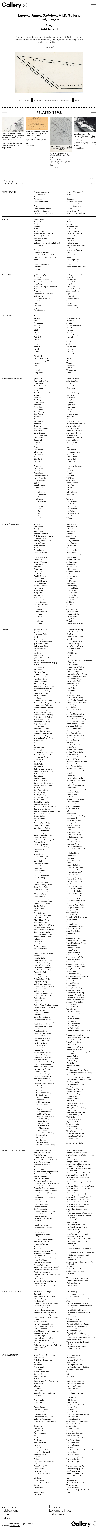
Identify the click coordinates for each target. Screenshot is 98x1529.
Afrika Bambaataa (41, 386)
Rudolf (68, 468)
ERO (35, 1435)
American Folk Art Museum (44, 1157)
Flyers (36, 303)
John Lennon (38, 506)
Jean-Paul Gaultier (41, 604)
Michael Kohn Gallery (74, 749)
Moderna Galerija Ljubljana (76, 761)
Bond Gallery (39, 799)
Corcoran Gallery (40, 870)
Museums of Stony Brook (75, 1206)
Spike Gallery (71, 981)
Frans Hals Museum (41, 1225)
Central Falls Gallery (41, 847)
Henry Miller (38, 588)
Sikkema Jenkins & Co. (74, 957)
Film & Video (38, 300)
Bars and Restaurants (41, 236)
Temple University (72, 1308)
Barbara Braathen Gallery (43, 769)
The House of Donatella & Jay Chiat (79, 1449)
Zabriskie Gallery (72, 1138)
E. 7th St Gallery (40, 913)
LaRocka (37, 363)
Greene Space (39, 1468)
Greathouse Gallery (41, 1031)
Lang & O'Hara (72, 664)
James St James (39, 492)
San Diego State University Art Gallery (80, 1299)
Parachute (70, 1376)
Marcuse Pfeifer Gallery (75, 714)
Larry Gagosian (72, 543)
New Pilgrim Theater (74, 1364)
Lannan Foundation (41, 1278)
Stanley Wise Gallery (74, 988)
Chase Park (38, 1402)
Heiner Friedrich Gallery (43, 1057)
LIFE (35, 365)
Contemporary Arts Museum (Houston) (44, 1198)
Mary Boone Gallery (74, 733)
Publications (10, 1510)
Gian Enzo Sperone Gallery (44, 1022)
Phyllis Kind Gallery (73, 853)
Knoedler (69, 639)
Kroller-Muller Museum (42, 1265)
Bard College (39, 1294)
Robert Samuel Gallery (74, 893)
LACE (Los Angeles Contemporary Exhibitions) (79, 661)
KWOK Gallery (72, 653)
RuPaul (69, 473)
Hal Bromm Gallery (41, 1043)
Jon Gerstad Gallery (41, 1130)
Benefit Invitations (40, 238)
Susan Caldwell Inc (73, 1006)
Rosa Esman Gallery (73, 903)
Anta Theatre (39, 1357)
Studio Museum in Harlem (75, 1271)
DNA (36, 447)
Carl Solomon (39, 550)
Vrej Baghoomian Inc (74, 1086)
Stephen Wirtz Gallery (74, 1002)
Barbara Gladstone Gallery (44, 771)
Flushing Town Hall (41, 1449)
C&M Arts (37, 1388)
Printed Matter (71, 1398)
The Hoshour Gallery (74, 1018)
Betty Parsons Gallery (42, 790)
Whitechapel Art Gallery (75, 1103)
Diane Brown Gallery (41, 899)
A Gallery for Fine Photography (45, 662)
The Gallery (70, 1016)
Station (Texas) (72, 1431)
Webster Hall (71, 365)
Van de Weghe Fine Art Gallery (78, 1070)
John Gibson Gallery (41, 1118)
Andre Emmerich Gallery (43, 717)
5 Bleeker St (38, 632)
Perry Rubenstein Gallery (75, 841)
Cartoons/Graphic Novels (43, 293)
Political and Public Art (74, 250)
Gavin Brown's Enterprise (43, 1017)
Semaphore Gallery (73, 938)
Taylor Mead (71, 494)
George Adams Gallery (42, 1019)
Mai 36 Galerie (72, 712)
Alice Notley (38, 531)
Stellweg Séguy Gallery (75, 997)
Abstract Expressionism (42, 192)
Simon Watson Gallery (74, 962)
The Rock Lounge (72, 1461)
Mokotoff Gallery (72, 764)
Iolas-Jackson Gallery (42, 1078)
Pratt (35, 1349)
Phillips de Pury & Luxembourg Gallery (77, 850)
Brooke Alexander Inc (42, 809)
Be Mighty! (38, 1374)
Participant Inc (71, 1379)
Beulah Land (38, 325)
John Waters (38, 516)
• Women (18, 145)
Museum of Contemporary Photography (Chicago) (76, 1194)
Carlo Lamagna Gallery (43, 832)
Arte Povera (38, 197)
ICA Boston (38, 1246)
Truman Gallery (72, 1056)
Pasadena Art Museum (74, 1236)
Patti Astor (70, 578)
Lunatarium (38, 1490)
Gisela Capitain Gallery (42, 1024)
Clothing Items (39, 296)
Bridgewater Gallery (41, 804)
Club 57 (36, 335)
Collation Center (40, 1414)
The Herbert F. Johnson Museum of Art (79, 1313)
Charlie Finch (38, 559)
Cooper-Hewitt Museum (43, 1202)
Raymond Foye (72, 588)
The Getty (70, 1273)
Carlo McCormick (40, 552)
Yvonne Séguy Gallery (74, 1136)
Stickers (69, 303)
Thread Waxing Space (74, 1468)
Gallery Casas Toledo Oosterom (46, 1005)
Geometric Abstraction (42, 208)
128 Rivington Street (41, 651)
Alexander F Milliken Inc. (43, 688)
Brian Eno (37, 423)
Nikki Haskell (71, 569)
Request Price (7, 147)
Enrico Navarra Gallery (42, 932)
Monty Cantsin (71, 442)
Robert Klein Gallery (74, 888)
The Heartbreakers (73, 504)
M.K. (68, 316)
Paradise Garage (72, 335)
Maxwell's (70, 320)
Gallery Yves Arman (41, 1012)
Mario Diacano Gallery (75, 723)
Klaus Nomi (70, 388)
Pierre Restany (71, 585)
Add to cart (49, 29)
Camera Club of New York (43, 1181)
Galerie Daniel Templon (42, 988)
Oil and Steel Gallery (74, 806)
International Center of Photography (47, 1258)
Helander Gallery (40, 1059)
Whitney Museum (72, 1285)
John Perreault (71, 526)
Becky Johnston (39, 545)
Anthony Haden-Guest (42, 540)
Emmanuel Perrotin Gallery (44, 929)
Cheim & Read (39, 854)
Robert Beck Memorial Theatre (77, 1414)
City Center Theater (41, 1409)
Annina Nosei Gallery (42, 731)
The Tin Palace (71, 1464)
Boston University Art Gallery (44, 1296)
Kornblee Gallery (72, 643)
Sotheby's (70, 1266)
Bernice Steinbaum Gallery (43, 785)
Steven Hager (71, 607)
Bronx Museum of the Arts (43, 1174)
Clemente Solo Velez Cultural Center (47, 1412)
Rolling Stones (71, 464)
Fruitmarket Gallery (41, 972)
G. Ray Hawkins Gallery (43, 977)
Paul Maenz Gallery (73, 834)
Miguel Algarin (71, 566)
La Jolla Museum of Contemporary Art (47, 1275)
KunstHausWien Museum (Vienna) (46, 1267)
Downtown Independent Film (44, 255)
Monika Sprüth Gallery (74, 768)
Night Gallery (71, 794)
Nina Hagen (71, 449)
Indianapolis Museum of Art (44, 1251)
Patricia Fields (71, 576)
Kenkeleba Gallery (73, 632)
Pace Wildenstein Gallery (75, 816)
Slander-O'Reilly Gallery (75, 966)
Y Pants (69, 518)
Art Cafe (37, 1362)
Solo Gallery (71, 971)
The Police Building (73, 1459)
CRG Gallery (38, 873)
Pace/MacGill (71, 818)
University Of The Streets (75, 1483)
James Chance (39, 490)
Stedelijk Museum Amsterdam (77, 1269)
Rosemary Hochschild (74, 466)
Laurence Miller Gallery (75, 667)
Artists (6, 1517)
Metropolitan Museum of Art (44, 1286)
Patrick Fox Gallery (73, 827)
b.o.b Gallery (39, 766)
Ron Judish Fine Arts (73, 898)
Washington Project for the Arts (77, 1490)
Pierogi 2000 (71, 855)
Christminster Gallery (41, 856)
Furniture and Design (41, 264)
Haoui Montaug (40, 583)
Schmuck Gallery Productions (77, 929)
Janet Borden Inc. (40, 1099)
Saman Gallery (72, 921)
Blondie (36, 419)
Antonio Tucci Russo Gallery (44, 738)
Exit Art (36, 1438)
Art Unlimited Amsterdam (43, 752)
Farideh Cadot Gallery (42, 936)
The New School (72, 1317)
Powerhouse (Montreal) (75, 1393)
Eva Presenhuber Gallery (43, 934)
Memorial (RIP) (72, 226)
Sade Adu (70, 475)
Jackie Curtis (38, 487)
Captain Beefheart (40, 435)
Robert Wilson (71, 592)
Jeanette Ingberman (41, 607)
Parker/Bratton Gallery (75, 823)
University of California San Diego (78, 1324)
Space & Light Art (72, 298)
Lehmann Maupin (72, 671)
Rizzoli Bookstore (72, 1412)
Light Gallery (71, 688)
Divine (36, 445)
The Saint (69, 349)
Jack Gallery (38, 1090)
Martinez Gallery (72, 731)
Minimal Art (70, 194)
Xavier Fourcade (72, 1124)
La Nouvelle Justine (41, 358)
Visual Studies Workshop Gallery (78, 1079)
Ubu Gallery (71, 1063)
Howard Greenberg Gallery (44, 1073)
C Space (37, 1386)
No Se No (70, 797)
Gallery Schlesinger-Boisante (44, 1007)
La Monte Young (72, 393)
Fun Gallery (38, 974)
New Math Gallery (73, 792)
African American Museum (43, 1150)
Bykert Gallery (39, 818)
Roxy (68, 339)
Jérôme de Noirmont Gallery (44, 1144)
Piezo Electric (71, 858)
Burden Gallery (39, 816)
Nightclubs (70, 238)
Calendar (37, 291)
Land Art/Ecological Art (75, 192)
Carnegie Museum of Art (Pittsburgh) (47, 1183)
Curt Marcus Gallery (41, 875)
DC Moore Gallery (41, 894)
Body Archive (39, 1379)
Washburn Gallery (73, 1094)
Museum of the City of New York (78, 1204)
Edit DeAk (37, 566)
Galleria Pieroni (39, 998)
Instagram (56, 1506)
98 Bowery (56, 1514)
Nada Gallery (71, 775)
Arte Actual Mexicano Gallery (45, 755)
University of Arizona (74, 1321)
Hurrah (36, 349)
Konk (68, 390)
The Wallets (70, 511)
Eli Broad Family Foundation (44, 1211)
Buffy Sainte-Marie (41, 428)
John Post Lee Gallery (42, 1125)
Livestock (69, 693)
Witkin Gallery (71, 1110)
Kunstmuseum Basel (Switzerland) (46, 1269)
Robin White (71, 595)
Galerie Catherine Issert (42, 984)
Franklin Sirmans (40, 576)
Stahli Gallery (71, 985)
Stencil (68, 300)
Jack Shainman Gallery (42, 1092)
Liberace (69, 402)
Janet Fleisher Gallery (42, 1102)
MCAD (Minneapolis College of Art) (47, 1331)
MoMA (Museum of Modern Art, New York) (80, 1156)
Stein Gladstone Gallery (75, 992)
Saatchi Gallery (72, 912)
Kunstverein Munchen (42, 1272)
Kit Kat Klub (38, 356)
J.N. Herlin (38, 1085)
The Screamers (71, 508)
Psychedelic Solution (73, 865)
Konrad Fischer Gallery (75, 641)
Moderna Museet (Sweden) (76, 1152)
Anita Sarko (38, 397)
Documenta (38, 1426)
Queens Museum (72, 1246)
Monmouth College (41, 1333)
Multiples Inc (71, 773)
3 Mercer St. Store (40, 629)
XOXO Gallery (71, 1126)
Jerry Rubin (38, 614)
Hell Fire (37, 346)
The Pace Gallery (72, 1025)
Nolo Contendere (72, 801)
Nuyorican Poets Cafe (74, 1369)
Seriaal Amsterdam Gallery (76, 943)
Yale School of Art (73, 1348)
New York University (41, 1340)
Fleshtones (37, 466)
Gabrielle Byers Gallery (42, 979)
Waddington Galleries (74, 1089)
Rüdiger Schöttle (72, 910)
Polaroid (69, 277)
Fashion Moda (39, 939)
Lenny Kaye (70, 400)
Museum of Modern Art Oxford (78, 1199)
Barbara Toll (38, 773)
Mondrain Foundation (74, 1159)
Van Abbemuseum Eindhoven (77, 1278)
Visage (69, 363)
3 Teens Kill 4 (38, 378)
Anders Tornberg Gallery (43, 712)
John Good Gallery (41, 1121)
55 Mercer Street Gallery (43, 641)
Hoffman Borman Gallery (43, 1066)
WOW (68, 1492)
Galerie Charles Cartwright (44, 986)
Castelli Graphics (40, 837)
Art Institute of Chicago (42, 1291)
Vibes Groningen (72, 1487)
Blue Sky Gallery (40, 795)
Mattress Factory (72, 740)
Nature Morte (71, 782)
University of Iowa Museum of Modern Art (77, 1327)
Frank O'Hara (39, 574)
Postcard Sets (71, 279)
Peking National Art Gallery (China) (79, 1239)
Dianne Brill (38, 440)
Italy (68, 219)
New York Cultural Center (75, 1224)
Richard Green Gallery (74, 879)
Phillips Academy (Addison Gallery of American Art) (47, 1346)
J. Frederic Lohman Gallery (44, 1083)
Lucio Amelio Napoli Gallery (77, 700)
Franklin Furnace (40, 1454)
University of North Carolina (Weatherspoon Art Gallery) (77, 1334)
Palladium (70, 332)
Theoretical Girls (72, 513)
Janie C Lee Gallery (41, 1104)
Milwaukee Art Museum (75, 1150)
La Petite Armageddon (42, 361)
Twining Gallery (72, 1058)
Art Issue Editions (40, 747)
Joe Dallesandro (40, 501)
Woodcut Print (71, 305)
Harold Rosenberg (41, 585)
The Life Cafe (71, 1452)
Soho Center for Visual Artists (77, 1421)
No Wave (70, 240)
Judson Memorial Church (43, 1483)
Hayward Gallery (40, 1055)
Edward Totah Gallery (42, 920)
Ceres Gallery (39, 849)
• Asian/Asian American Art (12, 143)
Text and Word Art (73, 211)
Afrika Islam (38, 388)
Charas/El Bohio (40, 1398)
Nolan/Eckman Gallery (75, 799)
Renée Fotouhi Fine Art (74, 872)
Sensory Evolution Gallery (76, 940)
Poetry (68, 248)
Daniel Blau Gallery (41, 882)
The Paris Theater (72, 1454)
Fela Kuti (37, 461)
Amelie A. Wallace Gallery (43, 700)
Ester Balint (38, 459)
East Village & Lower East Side (45, 257)
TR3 (67, 356)
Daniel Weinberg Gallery (43, 884)
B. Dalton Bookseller (41, 1371)
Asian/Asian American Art (43, 233)
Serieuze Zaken (72, 945)
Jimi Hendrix (38, 499)
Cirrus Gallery (39, 861)
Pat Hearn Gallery (73, 825)
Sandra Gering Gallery (75, 926)
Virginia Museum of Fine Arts (77, 1280)
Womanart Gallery (73, 1119)
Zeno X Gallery (72, 1140)
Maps (36, 308)
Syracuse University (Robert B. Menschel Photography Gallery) (79, 1304)
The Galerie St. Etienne (74, 1014)
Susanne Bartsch (72, 609)
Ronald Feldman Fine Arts (75, 900)
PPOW (68, 862)
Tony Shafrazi (71, 619)
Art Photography (40, 194)
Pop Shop (70, 1390)
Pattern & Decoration (74, 201)
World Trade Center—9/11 (76, 266)
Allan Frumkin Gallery (42, 691)
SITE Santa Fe (71, 1259)
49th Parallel (38, 655)
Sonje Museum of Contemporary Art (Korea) (79, 1263)
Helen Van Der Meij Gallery (44, 1062)
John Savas (38, 511)
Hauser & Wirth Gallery (42, 1052)
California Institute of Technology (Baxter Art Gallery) (46, 1304)
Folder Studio (15, 1525)
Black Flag (37, 416)
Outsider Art (71, 199)
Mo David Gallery (73, 759)
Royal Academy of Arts (75, 1294)
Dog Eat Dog (38, 449)
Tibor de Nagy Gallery (74, 1040)
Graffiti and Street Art (42, 211)
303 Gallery (38, 653)
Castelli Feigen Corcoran (43, 835)
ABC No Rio (38, 669)
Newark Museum (72, 1229)
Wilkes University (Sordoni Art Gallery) (77, 1343)
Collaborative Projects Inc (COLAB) (47, 243)
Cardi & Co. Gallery (41, 825)
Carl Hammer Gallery (42, 828)
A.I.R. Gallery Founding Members (46, 100)
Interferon (37, 1478)
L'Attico (69, 655)
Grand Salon (38, 1029)
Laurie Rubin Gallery (74, 669)
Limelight (37, 370)
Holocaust (37, 269)
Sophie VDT (70, 604)
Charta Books (39, 1400)
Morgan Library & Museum (76, 1161)
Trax (68, 1478)
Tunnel (68, 358)
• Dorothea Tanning (89, 144)
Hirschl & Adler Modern (42, 1064)
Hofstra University (40, 1321)
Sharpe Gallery (72, 950)
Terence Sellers (71, 497)
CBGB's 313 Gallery (41, 844)
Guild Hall (37, 1237)
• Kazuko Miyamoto (9, 145)
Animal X (37, 395)
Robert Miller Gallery (74, 891)
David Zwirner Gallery (42, 892)
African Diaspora (40, 222)
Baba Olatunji (39, 411)
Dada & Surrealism (41, 201)
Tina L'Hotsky (71, 516)
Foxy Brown (38, 468)
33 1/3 (36, 636)
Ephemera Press (60, 1510)
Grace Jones (38, 473)
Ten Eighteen (71, 346)
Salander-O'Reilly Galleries (76, 917)
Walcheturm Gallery (74, 1091)
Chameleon (38, 1395)
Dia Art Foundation (41, 1209)
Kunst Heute (38, 1487)
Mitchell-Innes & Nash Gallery (77, 756)
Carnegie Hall (39, 1390)
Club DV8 (37, 337)
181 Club (37, 318)
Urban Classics (71, 1068)
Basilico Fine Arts (40, 778)
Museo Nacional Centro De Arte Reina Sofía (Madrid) (78, 1165)
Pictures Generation (73, 206)
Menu (93, 4)
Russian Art (70, 255)
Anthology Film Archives (43, 1360)
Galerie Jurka (39, 991)
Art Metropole (39, 1367)
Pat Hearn (70, 574)
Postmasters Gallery (73, 860)
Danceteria (38, 342)
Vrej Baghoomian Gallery (75, 1084)
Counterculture (39, 248)
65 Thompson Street (41, 646)
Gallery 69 (38, 1003)
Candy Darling (39, 433)
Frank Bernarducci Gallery (43, 960)
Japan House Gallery (42, 1107)
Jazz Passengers (40, 494)
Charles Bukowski (40, 557)
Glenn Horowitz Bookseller (44, 1461)
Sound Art (70, 296)
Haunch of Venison (41, 1048)
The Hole (69, 1447)
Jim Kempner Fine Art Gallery (45, 1116)
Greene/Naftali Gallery (42, 1033)
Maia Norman (71, 548)
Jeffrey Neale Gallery (42, 1114)
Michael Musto (71, 562)
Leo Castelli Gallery (73, 678)
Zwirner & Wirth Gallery (75, 1143)
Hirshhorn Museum (41, 1244)
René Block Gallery (73, 870)
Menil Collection (40, 1283)
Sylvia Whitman (72, 611)
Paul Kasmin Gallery (73, 832)
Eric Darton (38, 571)
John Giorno (71, 524)
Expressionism (39, 204)
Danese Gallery (39, 880)
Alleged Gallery (40, 695)
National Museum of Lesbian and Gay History (78, 1216)
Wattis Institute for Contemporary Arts (80, 1337)
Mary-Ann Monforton (74, 555)
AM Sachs (37, 698)
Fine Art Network (40, 1442)
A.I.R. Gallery (24, 100)
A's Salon (37, 665)
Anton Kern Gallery (41, 736)
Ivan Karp (37, 597)
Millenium (37, 1494)
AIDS (36, 224)
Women (77, 100)
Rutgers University (73, 1296)
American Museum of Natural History (48, 1160)
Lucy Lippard (71, 545)
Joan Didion (38, 621)
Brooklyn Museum (40, 1176)
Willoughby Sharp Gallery (76, 1108)
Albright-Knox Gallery (42, 1152)
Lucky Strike (38, 372)
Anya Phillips (38, 404)
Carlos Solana (39, 555)
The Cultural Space (73, 1440)
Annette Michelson (40, 538)
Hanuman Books (40, 1471)
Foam (36, 951)
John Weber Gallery (41, 1128)
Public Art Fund (72, 1243)
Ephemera (9, 1506)
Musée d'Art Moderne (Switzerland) (79, 1213)
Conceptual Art (39, 199)
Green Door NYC (40, 1466)
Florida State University (42, 1315)
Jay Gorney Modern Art (43, 1109)
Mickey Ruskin (71, 564)
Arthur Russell (39, 407)
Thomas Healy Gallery (74, 1033)
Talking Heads (71, 492)
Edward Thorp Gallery (42, 917)
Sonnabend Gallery (73, 973)
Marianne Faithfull (73, 426)
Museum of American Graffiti (77, 1175)
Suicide (69, 487)
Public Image (71, 1400)
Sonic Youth (70, 480)
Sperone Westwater (73, 978)
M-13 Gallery (71, 707)
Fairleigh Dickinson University (44, 1310)
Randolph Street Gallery (75, 867)
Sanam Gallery (72, 924)
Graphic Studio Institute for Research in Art (47, 1318)
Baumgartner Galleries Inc (43, 783)
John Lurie (37, 508)
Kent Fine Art (71, 634)
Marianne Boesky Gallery (75, 721)
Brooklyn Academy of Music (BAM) (47, 811)
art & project (38, 740)
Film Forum (38, 1440)
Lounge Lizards (72, 414)
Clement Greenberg (41, 562)
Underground (71, 361)
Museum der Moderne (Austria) (78, 1173)
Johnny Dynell (39, 518)
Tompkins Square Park (74, 1473)
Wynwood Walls (72, 1122)
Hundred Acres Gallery (42, 1076)
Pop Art (69, 208)
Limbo (36, 368)
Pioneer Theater (72, 1388)
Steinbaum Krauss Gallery (76, 995)
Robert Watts (71, 590)
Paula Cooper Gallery (74, 837)
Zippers (69, 372)
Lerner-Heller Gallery (74, 681)
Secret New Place (72, 1416)
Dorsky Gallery (39, 906)
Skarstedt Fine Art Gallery (76, 964)
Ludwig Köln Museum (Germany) (46, 1281)
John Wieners (71, 529)
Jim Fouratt (38, 616)
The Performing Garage (75, 1457)
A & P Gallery (39, 660)
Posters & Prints (72, 282)
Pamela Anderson (73, 452)
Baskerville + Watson (41, 781)
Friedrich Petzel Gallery (42, 970)
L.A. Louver (70, 658)
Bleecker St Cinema (41, 1376)
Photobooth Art (39, 310)
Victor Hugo (71, 621)
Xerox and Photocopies (75, 308)
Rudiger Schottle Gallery (75, 907)
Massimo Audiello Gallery (76, 735)
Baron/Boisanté (39, 776)
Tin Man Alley (71, 1044)
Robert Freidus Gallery (74, 886)
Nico (68, 447)
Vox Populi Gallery (73, 1082)
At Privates (38, 1369)
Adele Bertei (38, 383)
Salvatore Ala (71, 919)
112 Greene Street (40, 648)
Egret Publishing (40, 1431)
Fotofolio (37, 955)
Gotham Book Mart (41, 1464)
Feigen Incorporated (41, 944)
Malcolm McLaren (73, 421)
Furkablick (38, 1457)
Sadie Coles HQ (72, 914)
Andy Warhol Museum (42, 1164)
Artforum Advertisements (43, 282)
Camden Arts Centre (41, 1178)
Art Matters (38, 1364)
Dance (36, 250)
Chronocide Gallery (41, 858)
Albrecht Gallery (40, 684)
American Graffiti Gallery (43, 705)
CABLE (36, 821)
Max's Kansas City (73, 318)
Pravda (69, 1395)
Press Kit (69, 284)
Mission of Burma (72, 440)
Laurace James (66, 100)
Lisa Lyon (69, 409)
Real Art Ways (71, 1407)
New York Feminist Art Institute (77, 1367)
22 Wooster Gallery (41, 634)
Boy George (38, 421)
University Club (72, 1480)
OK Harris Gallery (73, 808)
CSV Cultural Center (41, 1204)
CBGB (36, 330)
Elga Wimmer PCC (41, 922)
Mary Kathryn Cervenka (75, 430)
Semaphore (70, 933)
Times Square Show (73, 262)
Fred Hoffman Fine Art (42, 965)
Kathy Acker (71, 538)
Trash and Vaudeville (74, 1475)
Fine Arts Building (40, 946)
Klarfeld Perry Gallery (74, 636)
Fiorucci (37, 1445)
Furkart (36, 1459)
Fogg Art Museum (40, 1216)
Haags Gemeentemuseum (43, 1239)
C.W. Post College (40, 1299)
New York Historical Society (76, 1227)
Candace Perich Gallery (42, 823)
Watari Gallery (72, 1096)
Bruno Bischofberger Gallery (44, 814)
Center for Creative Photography (46, 1188)
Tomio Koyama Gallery (75, 1047)
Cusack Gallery (39, 877)
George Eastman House (43, 1227)
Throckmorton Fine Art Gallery (77, 1037)
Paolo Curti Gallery (73, 820)
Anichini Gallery (40, 726)
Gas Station (38, 266)
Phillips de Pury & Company (76, 1241)
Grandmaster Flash (41, 475)
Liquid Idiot (70, 404)
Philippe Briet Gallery (74, 846)
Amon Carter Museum (42, 1162)
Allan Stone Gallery (41, 693)
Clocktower (38, 868)
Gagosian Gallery (40, 981)
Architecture (38, 229)
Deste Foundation (40, 1206)
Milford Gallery (72, 754)
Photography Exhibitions (75, 275)
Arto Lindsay (38, 409)
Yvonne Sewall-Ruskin (74, 623)
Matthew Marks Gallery (75, 738)
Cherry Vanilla (39, 437)
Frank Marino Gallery (42, 963)
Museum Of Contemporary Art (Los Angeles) (79, 1183)
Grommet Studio (40, 1036)
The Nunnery (71, 1021)
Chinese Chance (40, 1405)
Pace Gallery (71, 813)
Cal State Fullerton (40, 1301)
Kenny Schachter (72, 540)
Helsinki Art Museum (41, 1241)
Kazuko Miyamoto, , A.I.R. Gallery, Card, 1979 (13, 136)
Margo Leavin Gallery (74, 716)
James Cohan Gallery (42, 1097)
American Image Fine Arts (43, 707)
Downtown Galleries (41, 252)
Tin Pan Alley (71, 353)
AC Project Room (40, 672)
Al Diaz (36, 390)
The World (70, 351)
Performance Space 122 (75, 1383)
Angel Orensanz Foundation (44, 1355)
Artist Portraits (39, 231)
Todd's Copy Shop (73, 1471)
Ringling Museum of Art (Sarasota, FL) (79, 1249)
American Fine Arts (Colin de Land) (47, 702)
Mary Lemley (71, 552)
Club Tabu (37, 339)
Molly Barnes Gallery (74, 766)
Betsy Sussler (38, 414)
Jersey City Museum (41, 1260)
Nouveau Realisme (73, 197)
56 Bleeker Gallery (41, 643)
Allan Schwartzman (41, 533)
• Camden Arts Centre (82, 142)
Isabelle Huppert (40, 485)
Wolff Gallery (71, 1117)
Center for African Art (42, 1185)
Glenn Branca (39, 471)
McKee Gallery (72, 747)
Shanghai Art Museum (74, 1257)
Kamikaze (37, 353)
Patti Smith (70, 454)
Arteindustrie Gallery (41, 757)
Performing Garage (73, 1386)
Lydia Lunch (70, 416)
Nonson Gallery (72, 804)
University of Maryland (74, 1330)
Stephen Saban (72, 482)
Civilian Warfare (40, 866)
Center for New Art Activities (44, 1393)
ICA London (38, 1249)
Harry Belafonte (40, 478)
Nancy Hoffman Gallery (75, 778)
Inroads (37, 1475)
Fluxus (36, 206)
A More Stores (39, 219)
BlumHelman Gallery (41, 797)
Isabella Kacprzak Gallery (43, 1081)
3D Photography (40, 275)
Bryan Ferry (38, 426)
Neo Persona (71, 787)
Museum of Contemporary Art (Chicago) (77, 1178)
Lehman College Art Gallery (44, 1326)
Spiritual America (72, 983)
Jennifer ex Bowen (40, 611)
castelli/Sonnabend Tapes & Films (46, 840)
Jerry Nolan (38, 497)
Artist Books (38, 284)
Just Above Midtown (41, 1142)
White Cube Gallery (73, 1101)
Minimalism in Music (73, 229)
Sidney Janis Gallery (74, 955)
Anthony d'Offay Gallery (43, 733)
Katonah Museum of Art (42, 1262)
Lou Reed (70, 411)
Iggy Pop (37, 482)
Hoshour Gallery (40, 1071)
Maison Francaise (40, 1328)
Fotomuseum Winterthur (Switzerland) (43, 1219)
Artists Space (38, 759)
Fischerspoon (39, 464)
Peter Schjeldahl (72, 583)
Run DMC (70, 471)
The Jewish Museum (73, 1276)
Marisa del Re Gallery (74, 726)
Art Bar (36, 743)
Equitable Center (40, 1433)
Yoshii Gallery (71, 1131)
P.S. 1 (68, 811)
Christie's (37, 1195)
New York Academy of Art (43, 1338)
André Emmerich (40, 724)
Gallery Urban (39, 1010)
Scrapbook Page (72, 291)
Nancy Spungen (72, 445)
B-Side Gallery (39, 764)
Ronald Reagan (72, 597)
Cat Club (37, 328)
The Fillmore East (72, 1442)
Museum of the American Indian (78, 1202)
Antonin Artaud (39, 543)
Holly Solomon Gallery (42, 1069)
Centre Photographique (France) (46, 1190)
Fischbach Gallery (40, 948)
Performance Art (72, 204)
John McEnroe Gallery (42, 1123)
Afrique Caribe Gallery (42, 677)
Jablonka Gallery (40, 1088)
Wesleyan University (73, 1339)
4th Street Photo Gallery (43, 658)
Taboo (68, 490)
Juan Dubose (71, 536)
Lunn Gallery (71, 705)
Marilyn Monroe (72, 428)
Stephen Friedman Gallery (76, 999)
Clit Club (37, 332)
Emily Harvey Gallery (42, 927)
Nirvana (69, 330)
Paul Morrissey (71, 581)
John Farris (38, 623)
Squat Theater (71, 342)
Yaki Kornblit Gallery (74, 1129)
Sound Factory (71, 1426)
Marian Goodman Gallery (76, 719)
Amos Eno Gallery (40, 710)
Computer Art (39, 245)
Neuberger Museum (73, 1220)
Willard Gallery (72, 1105)
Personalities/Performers (75, 245)
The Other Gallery (73, 1023)
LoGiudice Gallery (73, 695)
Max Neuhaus (71, 435)
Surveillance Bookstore (74, 1433)
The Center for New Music (76, 1438)
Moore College (39, 1335)
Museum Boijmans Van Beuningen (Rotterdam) (78, 1169)
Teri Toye (69, 499)
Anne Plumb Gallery (41, 728)
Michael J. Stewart (73, 559)
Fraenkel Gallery (40, 958)
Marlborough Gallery (74, 728)
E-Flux (36, 910)
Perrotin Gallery (72, 839)
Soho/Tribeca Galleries (75, 969)
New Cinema (71, 1362)
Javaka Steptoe (40, 602)
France (36, 262)
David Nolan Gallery (41, 889)
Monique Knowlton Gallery (76, 771)
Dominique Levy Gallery (43, 901)
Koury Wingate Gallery (75, 646)
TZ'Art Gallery (71, 1060)
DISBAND (37, 442)
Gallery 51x (38, 1000)
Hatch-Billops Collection (42, 1473)
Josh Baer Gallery (40, 1135)
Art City (36, 745)
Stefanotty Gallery (73, 990)
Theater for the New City (75, 1466)
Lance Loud (70, 397)
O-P (67, 1371)
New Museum (71, 1222)
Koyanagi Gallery (73, 648)
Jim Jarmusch (39, 619)
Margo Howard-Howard (75, 423)
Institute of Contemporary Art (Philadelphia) (45, 1254)
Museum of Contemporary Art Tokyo (80, 1186)
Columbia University (41, 1308)
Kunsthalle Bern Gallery (75, 651)
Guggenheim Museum (42, 1234)
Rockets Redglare (72, 461)
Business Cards (39, 289)
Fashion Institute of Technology (45, 1312)
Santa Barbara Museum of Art (77, 1255)
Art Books (37, 277)
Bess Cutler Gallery (41, 788)
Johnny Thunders (72, 378)
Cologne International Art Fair (45, 1421)
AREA (36, 320)
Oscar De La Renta (73, 571)
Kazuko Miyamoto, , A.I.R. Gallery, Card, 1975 (60, 155)
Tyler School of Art (73, 1319)
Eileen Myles (38, 569)
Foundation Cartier (41, 1223)
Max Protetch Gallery (74, 745)
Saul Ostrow (71, 602)
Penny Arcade (71, 456)
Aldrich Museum (40, 1155)
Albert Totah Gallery (41, 681)
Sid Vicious (70, 478)
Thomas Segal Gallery (74, 1035)
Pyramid (69, 337)
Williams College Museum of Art (78, 1346)
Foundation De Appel (42, 1452)
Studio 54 (69, 344)
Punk (68, 252)
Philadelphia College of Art (44, 1343)
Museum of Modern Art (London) (78, 1197)
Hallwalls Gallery (40, 1045)
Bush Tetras (38, 430)
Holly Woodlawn (40, 480)
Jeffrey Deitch (39, 609)
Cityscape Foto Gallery (42, 863)
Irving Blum (38, 592)
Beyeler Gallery (39, 792)
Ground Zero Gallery (42, 1038)
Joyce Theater (39, 1480)
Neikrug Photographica (75, 785)
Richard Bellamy (72, 874)
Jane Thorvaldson (40, 600)
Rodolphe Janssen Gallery (76, 896)
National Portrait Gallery (75, 780)
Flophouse (37, 1447)
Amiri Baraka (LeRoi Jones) (44, 536)
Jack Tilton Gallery (41, 1095)
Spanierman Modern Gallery (77, 976)
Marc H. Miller (71, 550)
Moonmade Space (73, 1355)
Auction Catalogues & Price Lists (45, 286)
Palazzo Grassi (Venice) (75, 1232)
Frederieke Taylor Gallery (43, 967)
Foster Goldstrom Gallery (43, 953)
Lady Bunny (70, 395)
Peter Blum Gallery (73, 844)
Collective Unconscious (42, 1419)
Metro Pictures (39, 1492)
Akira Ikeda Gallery (41, 679)
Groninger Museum (41, 1230)
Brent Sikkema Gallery (42, 802)
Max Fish (69, 742)
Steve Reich (70, 485)
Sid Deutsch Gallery (73, 952)
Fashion (37, 259)
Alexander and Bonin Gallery (44, 686)
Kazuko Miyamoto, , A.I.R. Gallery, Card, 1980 (37, 133)
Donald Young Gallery (42, 903)
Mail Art (69, 224)
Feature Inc (38, 941)
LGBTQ (69, 222)
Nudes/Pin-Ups (72, 243)
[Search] (49, 183)
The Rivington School (74, 259)
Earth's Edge (38, 1428)
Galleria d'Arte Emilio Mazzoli (45, 996)
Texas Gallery (71, 1009)
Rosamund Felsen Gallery (75, 905)
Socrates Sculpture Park (75, 1419)
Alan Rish (37, 529)
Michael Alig (71, 557)
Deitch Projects (39, 896)
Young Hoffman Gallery (75, 1133)
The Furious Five (72, 501)
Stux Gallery (71, 1004)
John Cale (37, 504)
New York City (71, 236)
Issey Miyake (38, 595)
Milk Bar (69, 323)
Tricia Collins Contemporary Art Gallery (78, 1052)
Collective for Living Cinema (44, 1416)
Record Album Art (73, 289)
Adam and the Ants (41, 381)
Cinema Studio (39, 1407)
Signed (69, 293)
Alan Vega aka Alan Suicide (44, 393)
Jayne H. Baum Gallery (42, 1111)
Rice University (71, 1291)
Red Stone (70, 1409)
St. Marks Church (72, 1428)
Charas (36, 851)
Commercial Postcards (42, 298)
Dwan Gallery (39, 908)
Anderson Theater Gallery (43, 714)
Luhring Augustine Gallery (76, 702)
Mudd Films (70, 1357)
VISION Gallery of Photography (78, 1077)
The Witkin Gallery (73, 1028)
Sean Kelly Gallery (73, 931)
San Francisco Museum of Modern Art (80, 1252)
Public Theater (71, 1402)
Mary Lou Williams (73, 433)
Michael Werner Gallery (75, 752)
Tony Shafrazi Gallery (74, 1049)
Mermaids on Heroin (74, 437)
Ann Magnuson (39, 400)
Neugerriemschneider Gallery (77, 790)
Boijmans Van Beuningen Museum (46, 1171)
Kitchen (36, 1485)
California (37, 240)
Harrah (36, 344)
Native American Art (74, 233)
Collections (9, 1514)
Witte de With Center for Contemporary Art (75, 1113)
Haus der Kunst (39, 1050)
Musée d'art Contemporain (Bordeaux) (76, 1210)
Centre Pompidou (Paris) (43, 1193)
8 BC (35, 316)
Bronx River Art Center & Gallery (46, 807)
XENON (69, 368)
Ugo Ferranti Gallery (74, 1065)
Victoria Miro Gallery (74, 1075)
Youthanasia (71, 370)
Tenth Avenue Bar (72, 1435)
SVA (68, 1301)
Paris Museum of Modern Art (77, 1234)
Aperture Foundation (41, 1167)
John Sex (37, 513)
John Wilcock (71, 531)
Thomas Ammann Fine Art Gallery (79, 1030)
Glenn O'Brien (39, 578)
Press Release (71, 286)
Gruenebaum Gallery (42, 1040)
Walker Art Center (73, 1283)
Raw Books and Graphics (75, 1405)
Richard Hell (71, 459)
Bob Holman (38, 548)
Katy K (68, 383)
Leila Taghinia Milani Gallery (77, 674)
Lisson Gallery (71, 690)
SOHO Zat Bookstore (74, 1424)
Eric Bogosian (39, 454)
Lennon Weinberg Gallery (76, 676)
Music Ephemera (72, 231)
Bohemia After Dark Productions (46, 1381)
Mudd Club (70, 328)
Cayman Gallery (40, 842)
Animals (37, 226)
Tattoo (68, 257)
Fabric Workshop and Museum (45, 1214)
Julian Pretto (38, 1137)
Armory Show (39, 1169)
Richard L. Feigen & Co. (75, 881)
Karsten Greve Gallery (74, 629)
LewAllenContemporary (75, 686)
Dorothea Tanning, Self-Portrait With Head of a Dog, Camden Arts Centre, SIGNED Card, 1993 (85, 137)
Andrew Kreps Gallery (42, 721)
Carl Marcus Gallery (41, 830)
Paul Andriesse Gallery (74, 830)
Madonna (70, 419)
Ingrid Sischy (38, 590)
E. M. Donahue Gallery (42, 915)
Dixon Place (38, 1424)
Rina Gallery (71, 884)
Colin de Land (39, 564)
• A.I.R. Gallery (8, 142)
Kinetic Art (37, 305)
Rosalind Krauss (72, 600)
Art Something (39, 750)
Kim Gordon (71, 386)
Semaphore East (72, 936)
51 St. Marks (38, 639)
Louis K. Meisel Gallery (74, 697)
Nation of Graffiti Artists (75, 1360)
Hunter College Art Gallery (44, 1324)
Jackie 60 (37, 351)
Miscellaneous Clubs (73, 325)
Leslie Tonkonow (72, 683)
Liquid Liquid (71, 407)
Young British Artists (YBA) (75, 213)
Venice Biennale (72, 1485)
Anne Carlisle (39, 402)
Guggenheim (39, 1232)
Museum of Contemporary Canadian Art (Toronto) (80, 1189)
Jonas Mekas (71, 533)
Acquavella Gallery (41, 674)
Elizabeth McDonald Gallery (44, 925)
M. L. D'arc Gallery (73, 709)
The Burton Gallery (73, 1011)
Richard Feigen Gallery (75, 877)
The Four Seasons (72, 1445)
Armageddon (39, 323)
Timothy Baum (71, 616)
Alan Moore (38, 526)
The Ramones (71, 506)
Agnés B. (37, 524)
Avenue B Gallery (40, 762)
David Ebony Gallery (41, 887)
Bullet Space (38, 1383)
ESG (35, 456)
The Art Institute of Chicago (76, 1310)
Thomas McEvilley (73, 614)
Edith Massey (39, 452)
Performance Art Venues (75, 1381)
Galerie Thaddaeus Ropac (43, 993)
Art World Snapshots (41, 279)
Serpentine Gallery (73, 947)
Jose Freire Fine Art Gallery (44, 1133)
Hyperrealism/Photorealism (44, 213)
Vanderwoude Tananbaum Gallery (79, 1072)
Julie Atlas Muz (72, 381)
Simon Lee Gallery (73, 959)
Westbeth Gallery (72, 1098)
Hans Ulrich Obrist (40, 581)
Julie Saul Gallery (40, 1140)
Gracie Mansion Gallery (43, 1026)
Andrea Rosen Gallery (42, 719)
